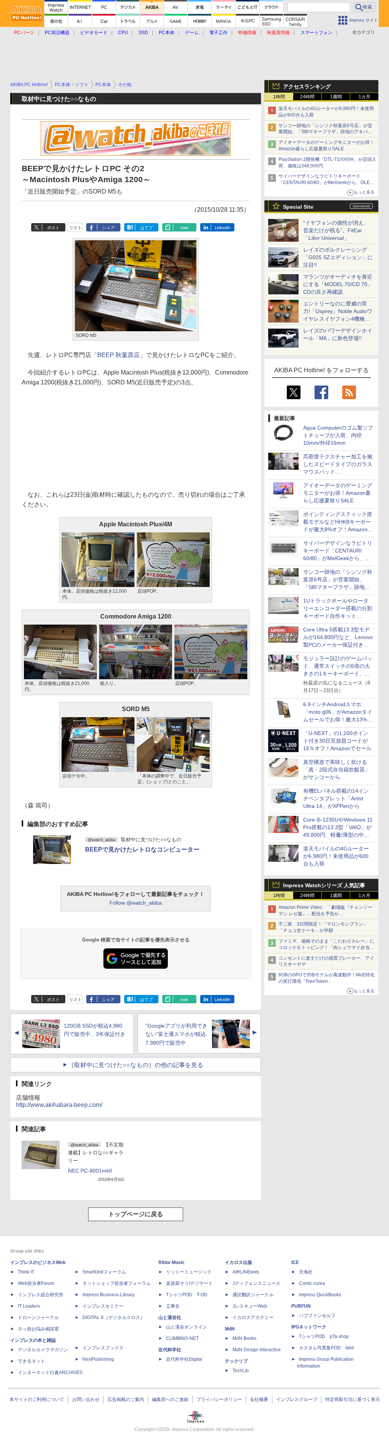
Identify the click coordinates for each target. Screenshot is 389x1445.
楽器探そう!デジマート (189, 1283)
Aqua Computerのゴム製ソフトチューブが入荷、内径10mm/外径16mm (338, 435)
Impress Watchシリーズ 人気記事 (324, 885)
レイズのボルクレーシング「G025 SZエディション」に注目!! (338, 257)
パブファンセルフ (317, 1315)
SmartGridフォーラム (104, 1272)
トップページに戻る (135, 1214)
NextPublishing (98, 1359)
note (184, 227)
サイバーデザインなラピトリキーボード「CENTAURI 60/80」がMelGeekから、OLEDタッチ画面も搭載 (325, 182)
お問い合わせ (86, 1399)
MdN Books (244, 1338)
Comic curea (312, 1283)
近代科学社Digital (184, 1359)
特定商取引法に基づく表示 (352, 1399)
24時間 (307, 96)
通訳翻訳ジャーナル (253, 1294)
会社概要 (259, 1399)
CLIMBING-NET (182, 1338)
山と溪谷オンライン (186, 1327)
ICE (295, 1262)
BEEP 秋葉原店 (118, 355)
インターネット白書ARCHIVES (50, 1372)
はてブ (146, 227)
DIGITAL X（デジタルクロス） (113, 1317)
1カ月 (364, 96)
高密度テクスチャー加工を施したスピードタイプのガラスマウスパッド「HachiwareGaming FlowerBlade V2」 (337, 471)
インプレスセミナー (102, 1306)
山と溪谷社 (169, 1317)
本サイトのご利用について (36, 1399)
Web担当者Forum (36, 1283)
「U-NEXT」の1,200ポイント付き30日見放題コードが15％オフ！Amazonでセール (337, 740)
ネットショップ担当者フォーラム (116, 1283)
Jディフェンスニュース (256, 1283)
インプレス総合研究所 (40, 1294)
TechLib (240, 1370)
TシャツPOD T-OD (186, 1294)
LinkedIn (222, 227)
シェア (108, 227)
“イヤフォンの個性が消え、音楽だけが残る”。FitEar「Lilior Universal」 (336, 230)
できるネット (31, 1361)
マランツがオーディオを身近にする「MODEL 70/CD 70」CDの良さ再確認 (338, 284)
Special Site (298, 207)
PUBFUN (301, 1306)
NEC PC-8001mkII (90, 1171)
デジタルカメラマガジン (43, 1349)
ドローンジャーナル (38, 1317)
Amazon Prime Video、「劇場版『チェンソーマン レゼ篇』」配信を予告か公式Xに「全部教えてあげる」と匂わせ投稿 (325, 914)
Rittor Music (171, 1262)
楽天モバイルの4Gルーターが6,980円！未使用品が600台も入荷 (336, 856)
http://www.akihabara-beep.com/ (59, 1105)
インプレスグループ (296, 1399)
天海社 (306, 1272)
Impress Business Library (108, 1294)
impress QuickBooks (320, 1294)
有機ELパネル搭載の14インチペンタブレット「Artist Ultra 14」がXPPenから (336, 798)
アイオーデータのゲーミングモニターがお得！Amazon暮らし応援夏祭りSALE (337, 493)
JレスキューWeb (249, 1306)
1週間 (336, 96)
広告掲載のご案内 (126, 1399)
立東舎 (173, 1306)
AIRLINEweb (245, 1272)
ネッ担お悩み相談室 (38, 1329)
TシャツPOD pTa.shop (324, 1336)
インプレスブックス (102, 1348)
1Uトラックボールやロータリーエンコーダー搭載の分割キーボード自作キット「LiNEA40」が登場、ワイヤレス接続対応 (337, 616)
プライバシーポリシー (219, 1399)
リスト (75, 227)
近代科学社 (169, 1349)
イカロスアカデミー (253, 1317)
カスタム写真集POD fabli (326, 1348)
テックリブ (236, 1361)
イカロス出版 (238, 1262)
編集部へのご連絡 (170, 1399)
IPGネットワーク (308, 1327)
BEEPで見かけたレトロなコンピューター (142, 849)
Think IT (26, 1272)
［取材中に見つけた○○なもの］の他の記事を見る (135, 1065)
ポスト (53, 227)
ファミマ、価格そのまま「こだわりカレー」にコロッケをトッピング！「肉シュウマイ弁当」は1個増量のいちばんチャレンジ (326, 947)
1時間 (279, 96)
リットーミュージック (189, 1272)
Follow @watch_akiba (135, 903)
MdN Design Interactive (256, 1349)
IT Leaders (29, 1306)
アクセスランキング (307, 86)
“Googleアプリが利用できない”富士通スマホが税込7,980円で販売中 (176, 1034)
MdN (230, 1329)
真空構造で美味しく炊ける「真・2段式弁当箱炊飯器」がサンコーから (336, 769)
